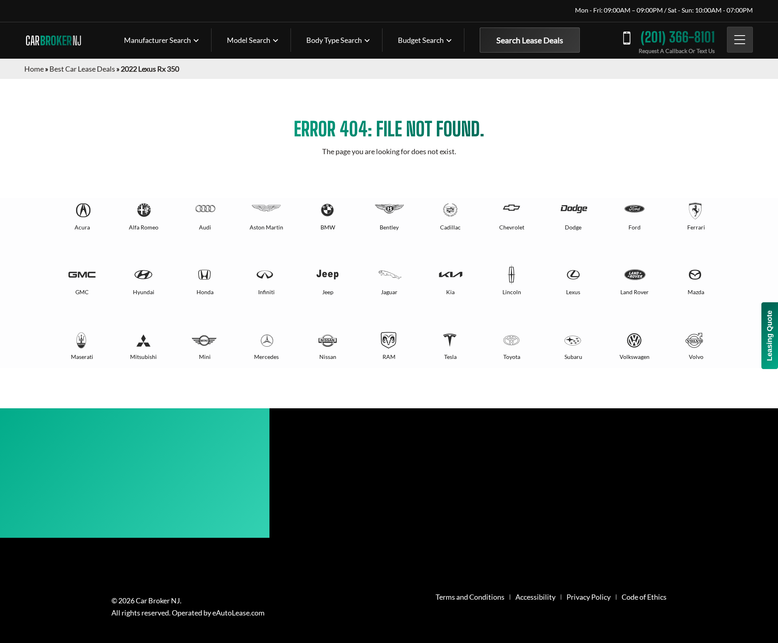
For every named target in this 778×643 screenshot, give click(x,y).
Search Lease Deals (529, 40)
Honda (205, 292)
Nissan (327, 356)
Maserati (82, 356)
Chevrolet (511, 227)
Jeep (327, 292)
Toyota (511, 356)
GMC (82, 292)
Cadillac (450, 227)
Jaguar (389, 292)
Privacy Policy (588, 597)
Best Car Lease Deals (82, 68)
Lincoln (511, 292)
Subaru (573, 356)
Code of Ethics (644, 597)
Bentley (389, 227)
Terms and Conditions (470, 597)
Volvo (696, 356)
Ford (634, 227)
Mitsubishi (143, 356)
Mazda (696, 292)
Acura (82, 227)
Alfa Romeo (143, 227)
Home (34, 68)
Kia (450, 292)
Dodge (573, 227)
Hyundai (143, 292)
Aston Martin (266, 227)
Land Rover (634, 292)
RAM (389, 356)
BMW (328, 227)
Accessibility (535, 597)
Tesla (450, 356)
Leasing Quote (769, 335)
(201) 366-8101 (678, 37)
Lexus (573, 292)
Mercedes (266, 356)
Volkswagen (635, 356)
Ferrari (696, 227)
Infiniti (266, 292)
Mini (205, 356)
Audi (205, 227)
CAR (53, 40)
